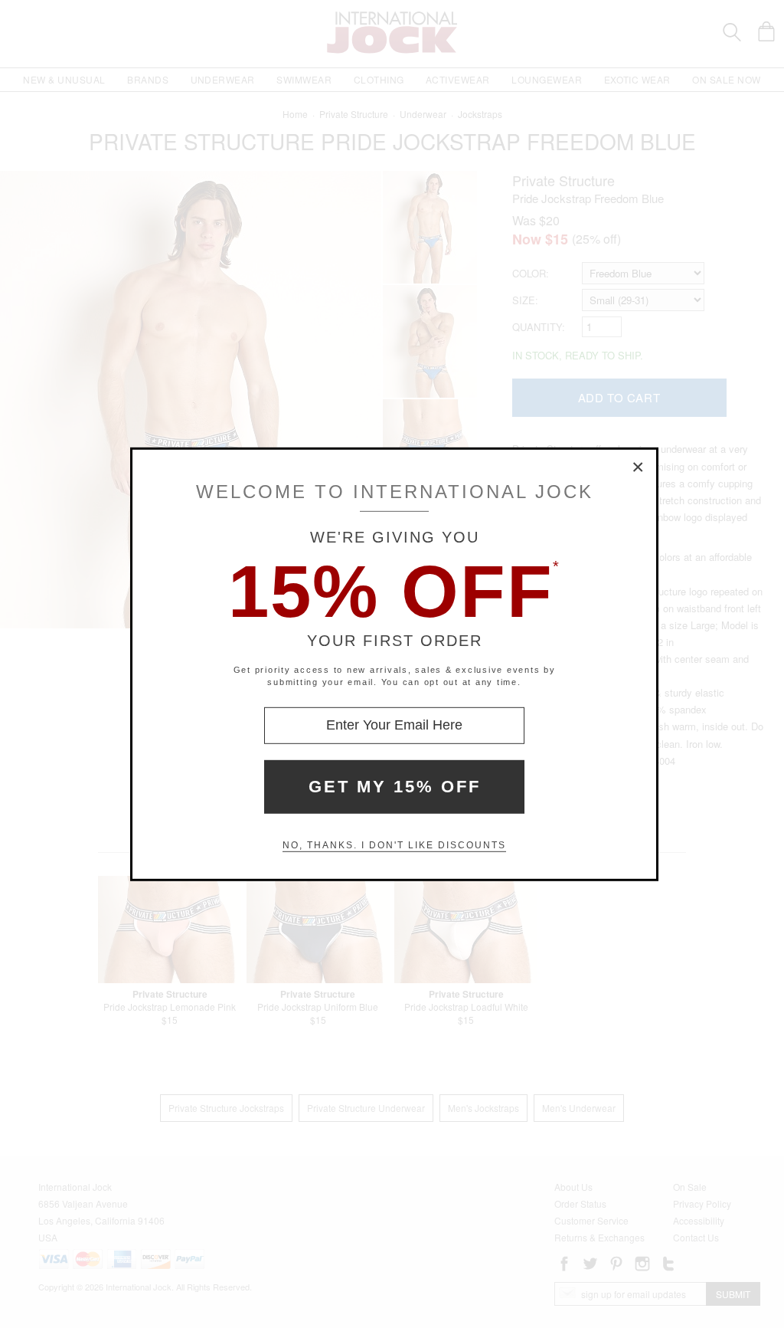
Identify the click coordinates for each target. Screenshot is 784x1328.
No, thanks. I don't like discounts (394, 845)
